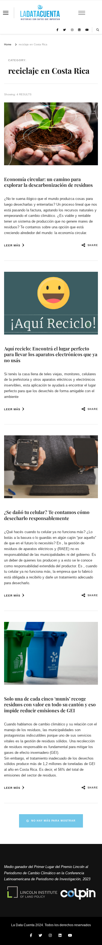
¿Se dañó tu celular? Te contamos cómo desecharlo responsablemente (46, 515)
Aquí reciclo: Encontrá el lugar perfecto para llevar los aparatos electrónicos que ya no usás (50, 354)
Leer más (12, 245)
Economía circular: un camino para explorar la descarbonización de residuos (48, 182)
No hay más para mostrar (53, 820)
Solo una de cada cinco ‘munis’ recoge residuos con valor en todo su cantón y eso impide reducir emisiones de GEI (50, 704)
